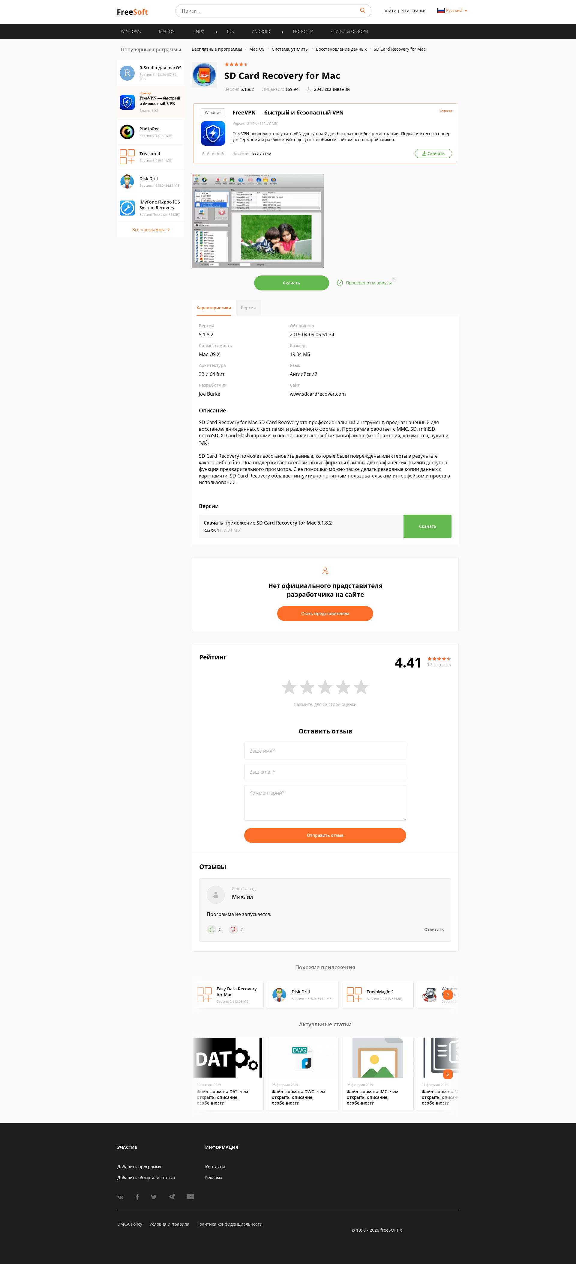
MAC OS (167, 31)
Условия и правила (169, 1224)
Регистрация (413, 10)
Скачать (291, 283)
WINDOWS (131, 31)
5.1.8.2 (239, 89)
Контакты (215, 1167)
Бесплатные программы (217, 49)
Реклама (213, 1177)
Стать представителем (325, 613)
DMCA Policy (129, 1224)
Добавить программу (139, 1167)
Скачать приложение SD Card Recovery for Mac (268, 522)
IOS (230, 31)
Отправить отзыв (325, 835)
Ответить (434, 929)
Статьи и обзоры (349, 31)
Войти (390, 10)
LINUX (198, 31)
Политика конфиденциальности (229, 1224)
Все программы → (151, 229)
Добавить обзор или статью (146, 1177)
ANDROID (261, 31)
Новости (303, 31)
